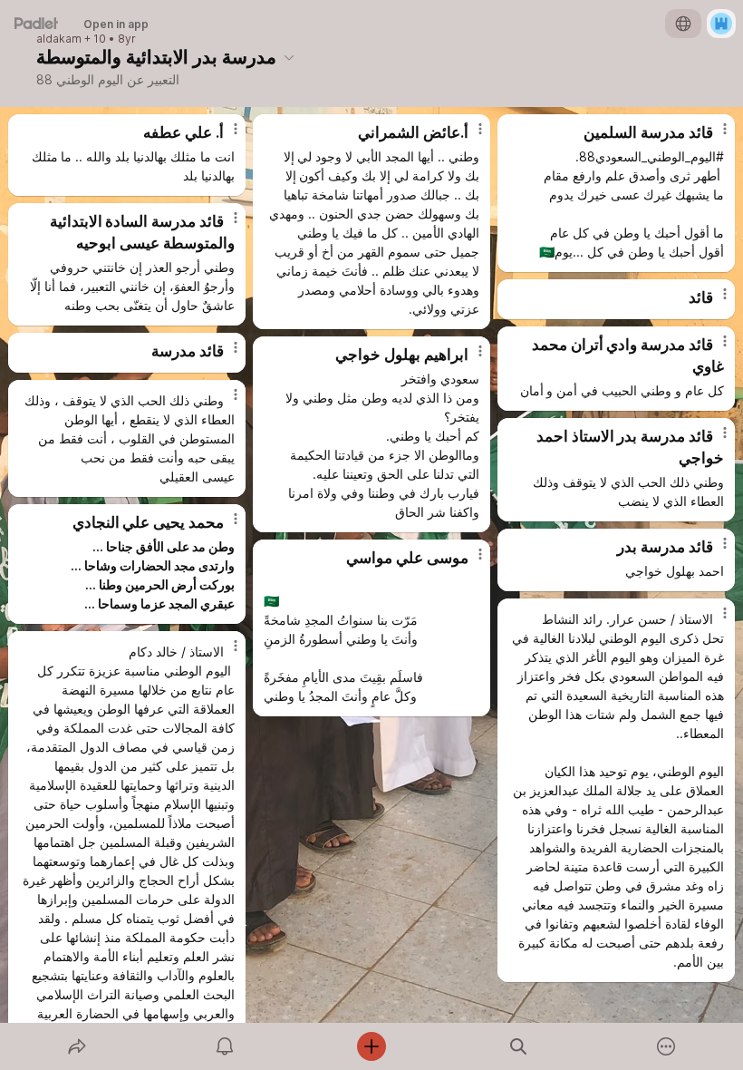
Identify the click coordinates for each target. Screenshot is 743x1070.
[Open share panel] (77, 1046)
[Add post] (371, 1046)
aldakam (59, 39)
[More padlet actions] (666, 1046)
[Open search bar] (518, 1046)
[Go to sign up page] (721, 23)
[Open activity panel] (225, 1046)
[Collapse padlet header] (289, 57)
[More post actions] (224, 136)
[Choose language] (683, 23)
